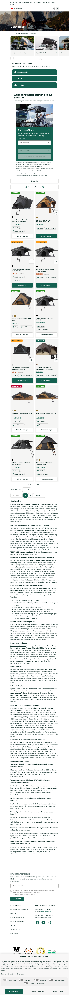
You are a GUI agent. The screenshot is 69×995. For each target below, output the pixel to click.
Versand (13, 925)
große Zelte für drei (40, 532)
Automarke (21, 139)
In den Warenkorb (46, 236)
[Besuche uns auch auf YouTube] (43, 922)
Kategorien (34, 181)
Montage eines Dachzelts (22, 708)
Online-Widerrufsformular (19, 909)
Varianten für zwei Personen (20, 532)
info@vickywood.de (46, 912)
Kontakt (13, 913)
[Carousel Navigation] (26, 58)
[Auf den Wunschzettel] (56, 212)
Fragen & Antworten (17, 917)
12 (25, 490)
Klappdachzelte (15, 669)
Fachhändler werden (17, 921)
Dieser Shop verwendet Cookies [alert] (34, 956)
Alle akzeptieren (14, 991)
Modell (20, 147)
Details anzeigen (58, 991)
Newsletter (14, 933)
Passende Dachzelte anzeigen (34, 156)
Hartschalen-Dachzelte (18, 646)
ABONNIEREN (17, 899)
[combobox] (32, 8)
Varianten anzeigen (22, 236)
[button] (22, 215)
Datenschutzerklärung (8, 974)
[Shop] (11, 34)
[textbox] (32, 8)
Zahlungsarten (15, 929)
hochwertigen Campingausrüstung (46, 507)
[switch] (5, 980)
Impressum (21, 974)
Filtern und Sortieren (36, 187)
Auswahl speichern (37, 991)
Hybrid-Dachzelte (16, 689)
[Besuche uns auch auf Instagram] (49, 922)
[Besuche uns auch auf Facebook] (37, 922)
